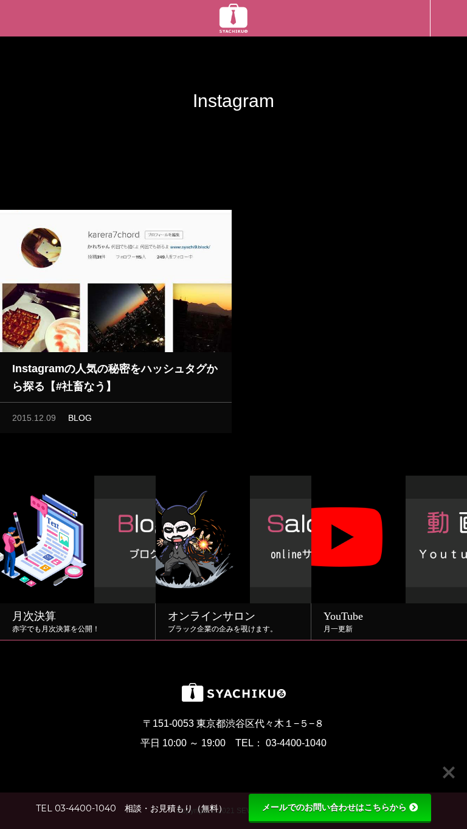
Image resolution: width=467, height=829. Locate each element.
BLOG (80, 418)
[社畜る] (233, 18)
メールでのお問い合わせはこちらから (334, 807)
